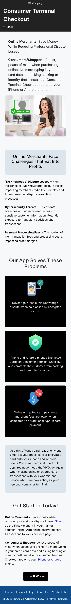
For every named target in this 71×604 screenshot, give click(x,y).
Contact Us (59, 592)
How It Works (35, 576)
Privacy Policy (25, 592)
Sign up (60, 521)
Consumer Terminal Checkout (29, 14)
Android (56, 559)
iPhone (42, 559)
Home (9, 592)
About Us (43, 592)
